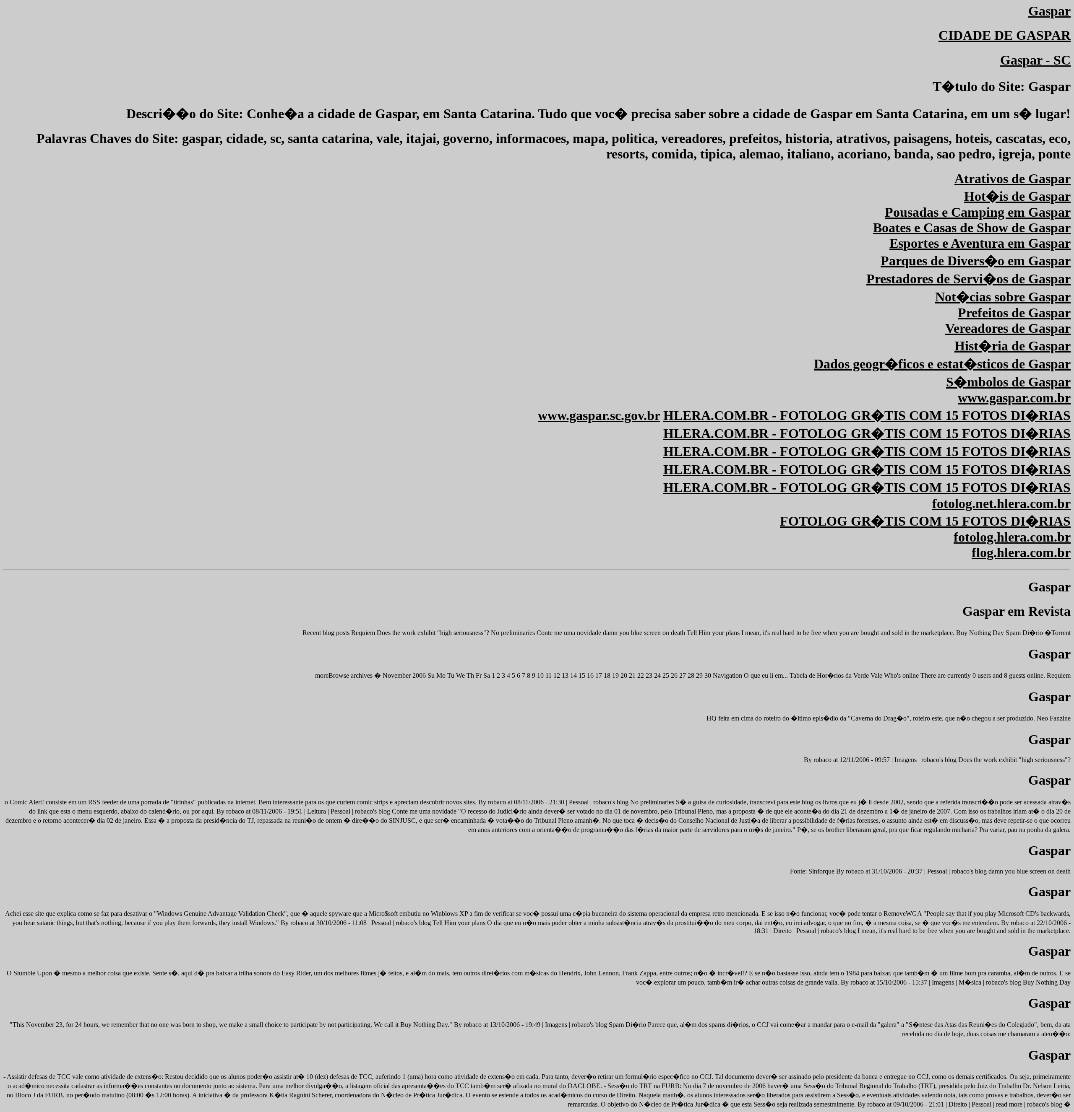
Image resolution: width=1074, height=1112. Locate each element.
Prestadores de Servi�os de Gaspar (968, 278)
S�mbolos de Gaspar (1008, 381)
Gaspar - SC (1035, 59)
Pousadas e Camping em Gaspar (978, 212)
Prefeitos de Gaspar (1014, 312)
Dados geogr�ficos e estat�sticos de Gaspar (942, 363)
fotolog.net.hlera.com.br (1001, 503)
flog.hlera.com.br (1021, 552)
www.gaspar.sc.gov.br (599, 415)
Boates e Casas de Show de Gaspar (972, 227)
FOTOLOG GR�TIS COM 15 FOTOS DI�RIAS (925, 521)
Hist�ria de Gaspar (1012, 345)
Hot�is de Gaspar (1017, 196)
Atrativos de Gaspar (1012, 178)
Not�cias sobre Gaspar (1003, 296)
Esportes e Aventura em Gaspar (980, 243)
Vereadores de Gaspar (1008, 328)
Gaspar (1049, 10)
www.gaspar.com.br (1014, 397)
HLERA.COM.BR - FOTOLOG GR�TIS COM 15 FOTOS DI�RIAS (867, 415)
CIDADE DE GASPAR (1004, 35)
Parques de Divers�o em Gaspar (976, 260)
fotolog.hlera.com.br (1012, 536)
